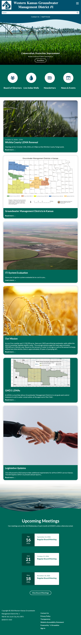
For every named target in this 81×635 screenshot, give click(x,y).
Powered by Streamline (49, 625)
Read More (40, 60)
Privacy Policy (45, 616)
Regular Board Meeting (47, 539)
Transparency (45, 619)
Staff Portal (45, 17)
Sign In (42, 628)
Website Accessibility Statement (52, 622)
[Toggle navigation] (77, 3)
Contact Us (35, 17)
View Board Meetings (40, 593)
